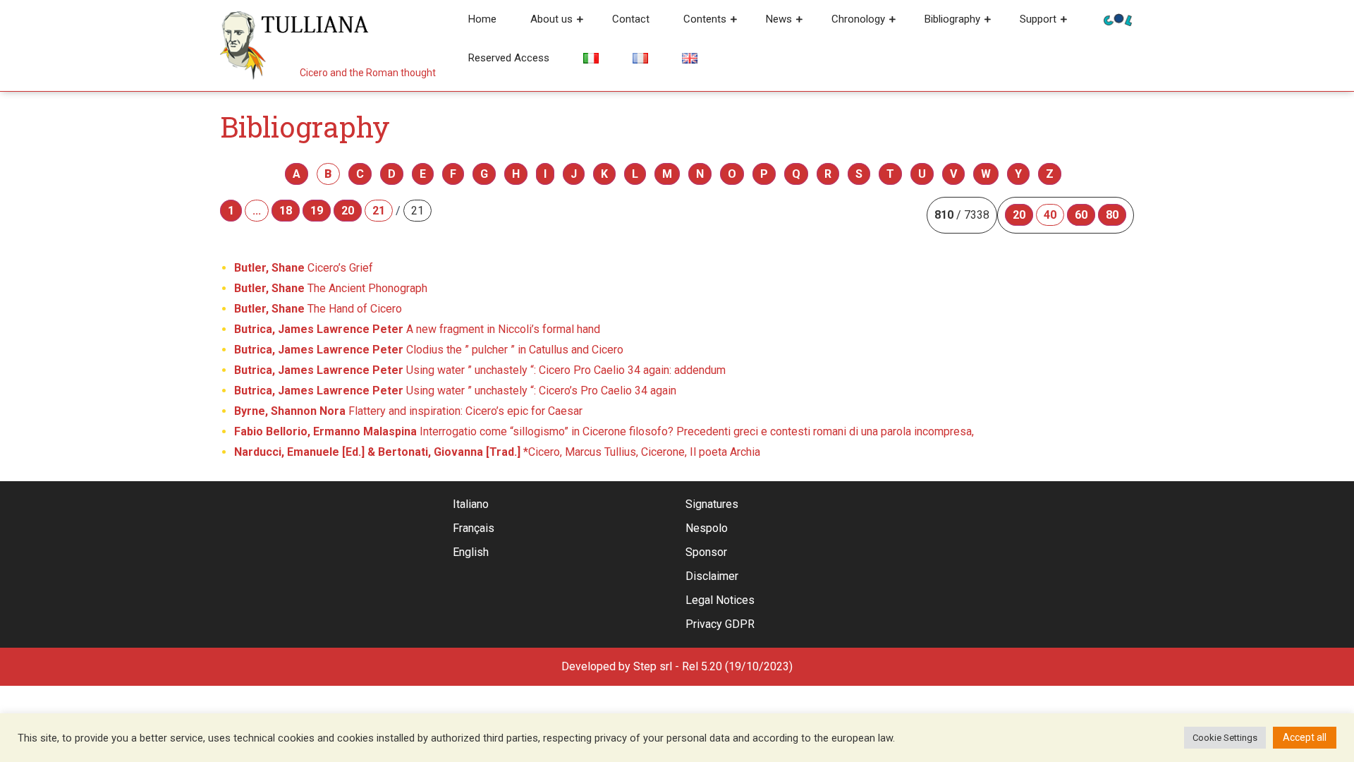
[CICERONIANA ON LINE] (1118, 18)
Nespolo (706, 528)
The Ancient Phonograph (330, 288)
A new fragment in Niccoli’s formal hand (417, 329)
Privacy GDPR (720, 624)
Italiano (471, 504)
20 (347, 210)
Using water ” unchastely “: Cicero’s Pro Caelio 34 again (455, 390)
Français (473, 528)
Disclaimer (711, 576)
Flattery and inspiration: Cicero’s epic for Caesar (408, 411)
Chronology (858, 19)
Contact (630, 19)
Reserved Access (508, 58)
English (471, 552)
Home (482, 19)
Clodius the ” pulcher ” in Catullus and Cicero (428, 349)
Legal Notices (720, 600)
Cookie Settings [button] (1225, 737)
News (779, 19)
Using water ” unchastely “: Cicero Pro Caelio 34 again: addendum (480, 370)
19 (316, 210)
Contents (704, 19)
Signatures (711, 504)
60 (1081, 215)
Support (1038, 19)
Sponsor (706, 552)
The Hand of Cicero (318, 308)
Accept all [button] (1304, 737)
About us (551, 19)
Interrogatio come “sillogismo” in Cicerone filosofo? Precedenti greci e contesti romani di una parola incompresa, (604, 431)
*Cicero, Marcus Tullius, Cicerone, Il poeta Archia (497, 452)
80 (1112, 215)
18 (285, 210)
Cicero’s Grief (303, 267)
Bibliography (952, 19)
